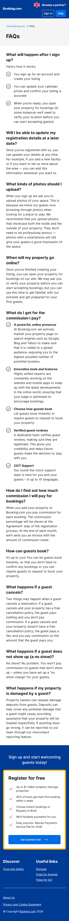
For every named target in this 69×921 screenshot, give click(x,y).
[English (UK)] (36, 5)
